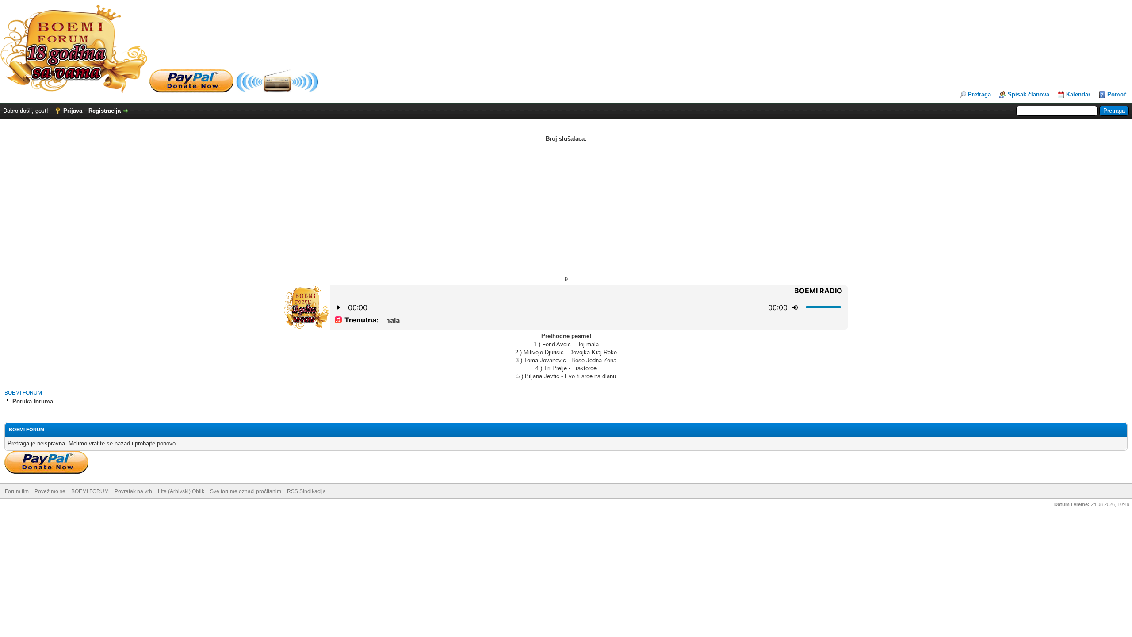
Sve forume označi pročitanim (245, 491)
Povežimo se (49, 491)
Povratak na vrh (133, 491)
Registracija (104, 110)
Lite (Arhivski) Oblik (181, 491)
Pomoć (1117, 94)
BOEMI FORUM (23, 393)
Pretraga (979, 94)
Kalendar (1078, 94)
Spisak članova (1028, 94)
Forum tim (17, 491)
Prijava (72, 110)
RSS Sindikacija (306, 491)
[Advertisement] (566, 209)
